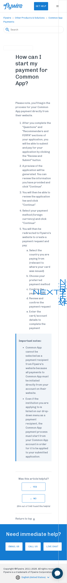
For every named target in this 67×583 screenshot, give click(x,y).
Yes (35, 486)
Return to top (23, 518)
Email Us (14, 546)
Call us (33, 546)
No (35, 498)
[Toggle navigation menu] (58, 6)
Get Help (41, 6)
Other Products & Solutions (30, 18)
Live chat (53, 546)
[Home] (13, 6)
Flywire (7, 18)
